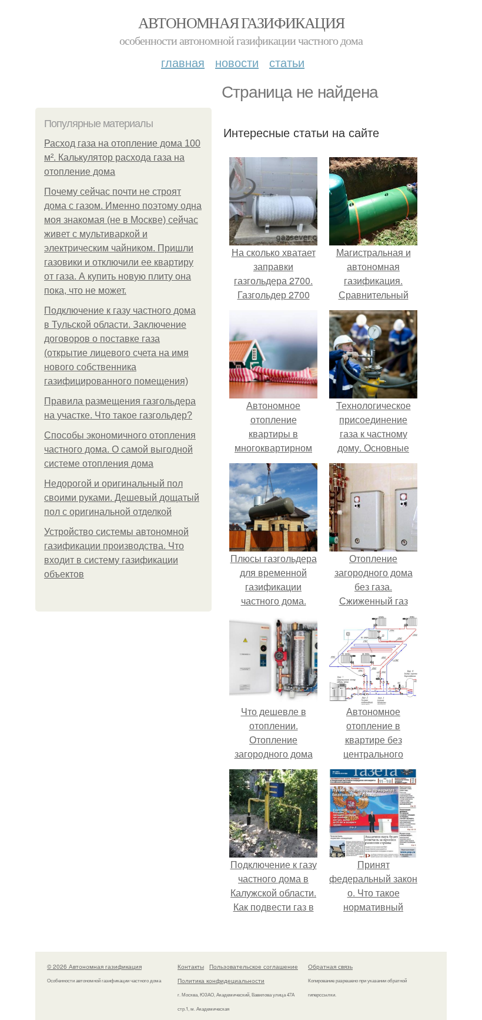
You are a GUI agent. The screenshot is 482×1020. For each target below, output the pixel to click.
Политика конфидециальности (221, 980)
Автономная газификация (241, 22)
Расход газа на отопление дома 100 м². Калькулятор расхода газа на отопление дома (122, 157)
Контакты (191, 966)
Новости (237, 62)
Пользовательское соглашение (253, 966)
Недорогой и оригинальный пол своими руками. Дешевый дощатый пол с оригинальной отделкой (121, 498)
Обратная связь (330, 966)
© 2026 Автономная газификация (94, 966)
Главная (183, 62)
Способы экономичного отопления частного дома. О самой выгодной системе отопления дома (120, 449)
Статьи (286, 62)
